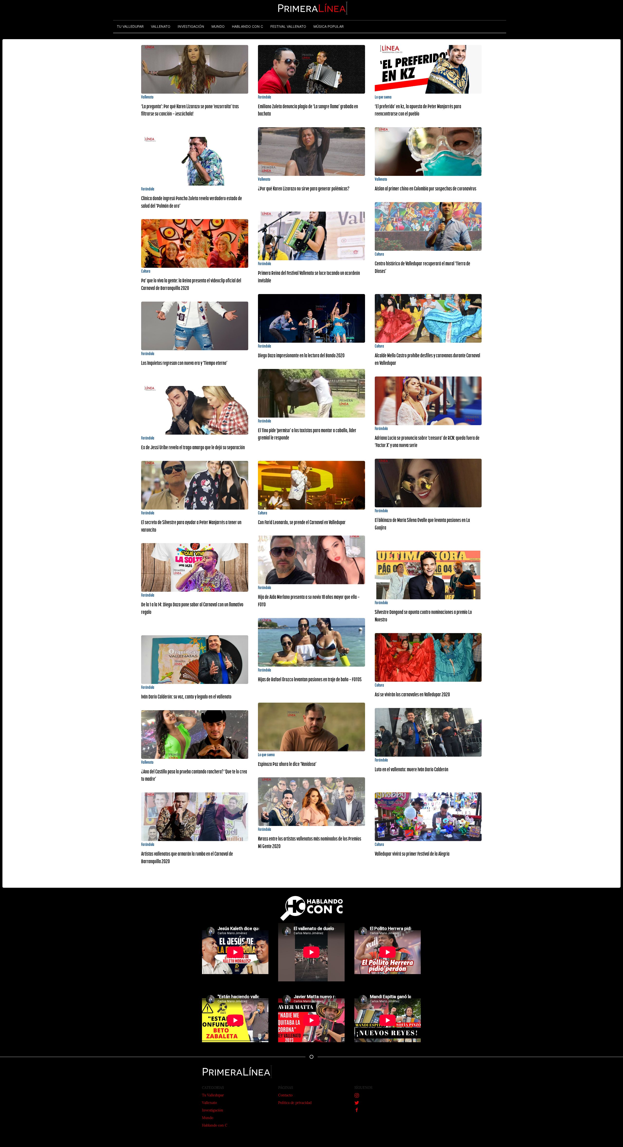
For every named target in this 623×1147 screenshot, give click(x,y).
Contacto (285, 1095)
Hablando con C (214, 1126)
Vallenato (209, 1103)
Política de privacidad (295, 1103)
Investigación (212, 1110)
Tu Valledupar (213, 1095)
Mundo (207, 1118)
